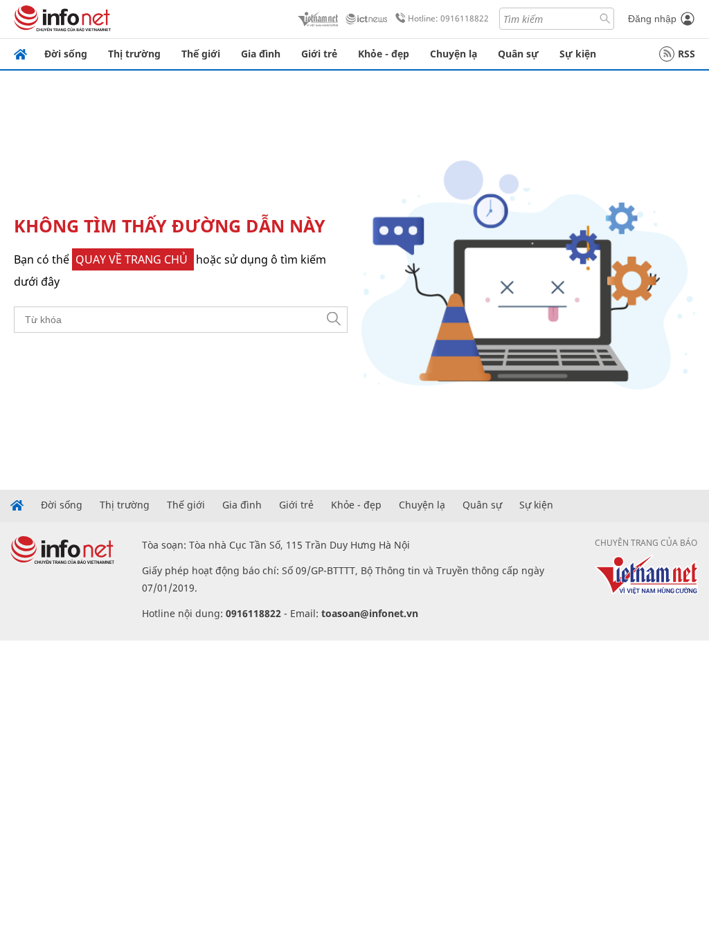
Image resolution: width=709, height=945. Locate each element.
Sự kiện (577, 53)
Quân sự (518, 53)
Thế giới (200, 53)
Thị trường (134, 53)
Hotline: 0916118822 (448, 18)
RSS (686, 53)
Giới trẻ (319, 53)
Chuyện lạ (453, 53)
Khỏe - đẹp (383, 53)
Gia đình (260, 53)
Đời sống (65, 53)
